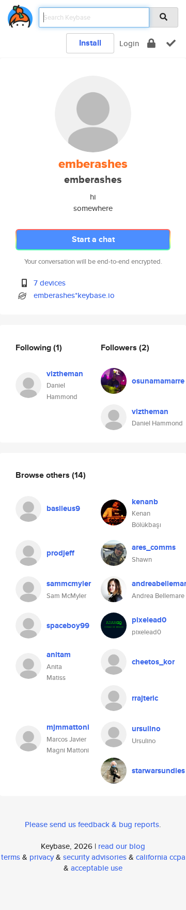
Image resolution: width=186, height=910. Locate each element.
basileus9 (63, 508)
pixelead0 (149, 619)
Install (90, 43)
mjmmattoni (68, 727)
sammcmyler (69, 583)
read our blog (121, 846)
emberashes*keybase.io (74, 295)
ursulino (146, 728)
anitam (59, 654)
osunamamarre (158, 381)
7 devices (50, 282)
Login (129, 43)
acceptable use (96, 867)
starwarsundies (158, 770)
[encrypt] (151, 43)
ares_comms (154, 547)
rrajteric (145, 698)
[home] (20, 14)
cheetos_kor (153, 661)
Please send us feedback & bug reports (92, 824)
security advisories (95, 856)
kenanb (145, 501)
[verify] (171, 43)
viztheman (65, 373)
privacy (41, 856)
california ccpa (160, 856)
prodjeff (60, 553)
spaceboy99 (68, 625)
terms (10, 856)
